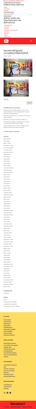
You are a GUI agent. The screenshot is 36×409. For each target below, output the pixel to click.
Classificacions (8, 327)
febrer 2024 (7, 188)
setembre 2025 (8, 152)
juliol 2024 (7, 177)
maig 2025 (7, 159)
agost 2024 (7, 174)
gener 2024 (7, 190)
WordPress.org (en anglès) (12, 306)
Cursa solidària (8, 331)
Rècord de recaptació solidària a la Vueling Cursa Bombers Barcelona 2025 (16, 122)
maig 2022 (7, 217)
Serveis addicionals (9, 376)
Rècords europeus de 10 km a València (15, 119)
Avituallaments (8, 351)
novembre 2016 (8, 280)
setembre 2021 (8, 226)
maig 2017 (7, 268)
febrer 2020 (7, 237)
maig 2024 (7, 181)
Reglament (7, 323)
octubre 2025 (8, 150)
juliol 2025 (7, 156)
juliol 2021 (7, 230)
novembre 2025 (8, 148)
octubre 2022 (8, 212)
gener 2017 (7, 277)
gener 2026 (7, 143)
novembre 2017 (8, 266)
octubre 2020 (8, 233)
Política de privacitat (15, 406)
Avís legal (6, 406)
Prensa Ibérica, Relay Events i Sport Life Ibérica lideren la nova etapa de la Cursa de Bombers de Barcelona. (17, 111)
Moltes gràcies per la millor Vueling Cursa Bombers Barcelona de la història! (16, 126)
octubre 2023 (8, 192)
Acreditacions (8, 384)
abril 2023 (7, 206)
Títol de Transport (9, 368)
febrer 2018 (7, 262)
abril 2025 (7, 161)
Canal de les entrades (10, 302)
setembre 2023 (8, 195)
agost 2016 (7, 286)
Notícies (6, 293)
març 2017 (7, 273)
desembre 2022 (8, 210)
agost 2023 (7, 197)
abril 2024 (7, 183)
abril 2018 (6, 257)
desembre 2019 (8, 239)
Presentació (7, 319)
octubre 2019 (8, 244)
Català (12, 2)
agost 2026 (7, 139)
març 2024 (7, 186)
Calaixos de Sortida (9, 349)
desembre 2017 (8, 264)
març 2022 (7, 221)
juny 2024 (7, 179)
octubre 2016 (8, 282)
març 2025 (7, 163)
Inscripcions (7, 321)
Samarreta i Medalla (9, 329)
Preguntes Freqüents (10, 365)
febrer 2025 (7, 165)
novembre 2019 (8, 242)
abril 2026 (7, 141)
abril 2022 (7, 219)
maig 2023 (7, 203)
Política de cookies (27, 406)
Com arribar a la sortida (11, 345)
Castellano (7, 9)
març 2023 (7, 208)
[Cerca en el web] (30, 14)
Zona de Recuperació (10, 353)
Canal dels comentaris (10, 304)
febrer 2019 (7, 253)
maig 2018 (7, 255)
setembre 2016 (8, 284)
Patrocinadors (8, 333)
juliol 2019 (7, 251)
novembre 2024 (8, 168)
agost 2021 (7, 228)
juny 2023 (7, 201)
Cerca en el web (8, 14)
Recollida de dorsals (10, 343)
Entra (5, 299)
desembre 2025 (8, 145)
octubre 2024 (8, 170)
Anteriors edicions (9, 335)
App (5, 367)
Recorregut (7, 325)
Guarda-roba (7, 347)
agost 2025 (7, 154)
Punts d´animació (9, 370)
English (6, 10)
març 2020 (7, 235)
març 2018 (7, 259)
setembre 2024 (8, 172)
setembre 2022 (8, 215)
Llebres (6, 356)
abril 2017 (6, 271)
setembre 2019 (8, 246)
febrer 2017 (7, 275)
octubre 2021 (8, 224)
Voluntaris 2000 (8, 374)
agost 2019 (7, 248)
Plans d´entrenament (10, 354)
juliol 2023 (7, 199)
